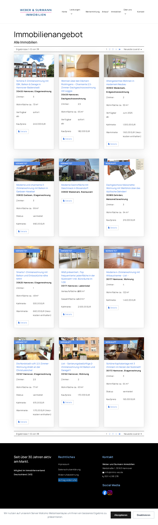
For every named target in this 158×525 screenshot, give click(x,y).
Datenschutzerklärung (69, 469)
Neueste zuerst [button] (132, 49)
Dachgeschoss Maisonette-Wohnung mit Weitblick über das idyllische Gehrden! (123, 188)
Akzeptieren (120, 515)
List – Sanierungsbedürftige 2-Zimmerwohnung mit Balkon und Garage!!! (78, 367)
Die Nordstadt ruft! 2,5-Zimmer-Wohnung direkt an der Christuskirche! (32, 367)
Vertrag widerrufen (67, 480)
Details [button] (23, 131)
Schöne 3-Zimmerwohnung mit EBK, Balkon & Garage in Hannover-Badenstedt (32, 84)
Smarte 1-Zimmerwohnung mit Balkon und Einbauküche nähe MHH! (32, 275)
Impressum (63, 464)
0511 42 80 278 (111, 476)
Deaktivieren (143, 515)
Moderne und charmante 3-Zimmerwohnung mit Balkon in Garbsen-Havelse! (32, 188)
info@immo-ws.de (113, 472)
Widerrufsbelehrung (68, 474)
